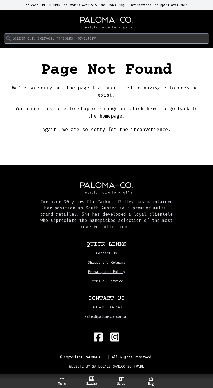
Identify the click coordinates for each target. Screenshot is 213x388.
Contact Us (106, 253)
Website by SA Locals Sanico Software (106, 366)
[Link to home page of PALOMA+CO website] (106, 22)
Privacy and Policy (106, 272)
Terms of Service (106, 281)
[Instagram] (115, 337)
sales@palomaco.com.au (106, 316)
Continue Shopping (106, 145)
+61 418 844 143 (106, 307)
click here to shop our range (78, 109)
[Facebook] (98, 337)
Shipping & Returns (106, 262)
